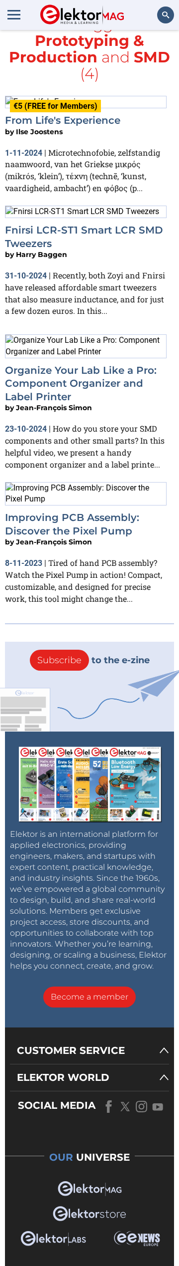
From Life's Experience (62, 120)
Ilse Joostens (39, 131)
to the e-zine (93, 660)
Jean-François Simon (54, 407)
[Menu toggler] (13, 14)
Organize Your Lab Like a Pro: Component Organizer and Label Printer (81, 383)
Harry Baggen (41, 254)
